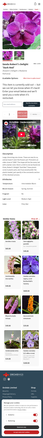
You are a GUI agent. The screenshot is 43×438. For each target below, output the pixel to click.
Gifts (32, 394)
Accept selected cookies (22, 432)
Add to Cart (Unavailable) (22, 114)
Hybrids (31, 9)
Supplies (34, 397)
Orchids (5, 9)
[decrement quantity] (4, 114)
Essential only (21, 427)
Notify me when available (31, 104)
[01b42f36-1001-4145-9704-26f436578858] (8, 56)
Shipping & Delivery (9, 394)
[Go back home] (19, 4)
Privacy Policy (7, 397)
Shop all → (35, 219)
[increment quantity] (14, 114)
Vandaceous (23, 9)
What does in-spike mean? (31, 78)
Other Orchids (13, 9)
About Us (5, 391)
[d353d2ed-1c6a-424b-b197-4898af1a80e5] (19, 56)
